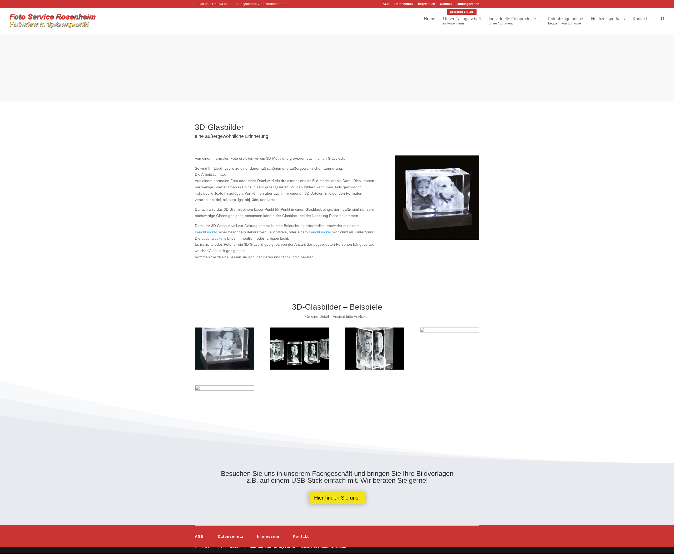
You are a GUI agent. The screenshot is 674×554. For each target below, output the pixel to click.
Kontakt (446, 4)
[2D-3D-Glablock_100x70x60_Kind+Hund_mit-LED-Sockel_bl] (449, 331)
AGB (386, 4)
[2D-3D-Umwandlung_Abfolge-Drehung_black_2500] (299, 368)
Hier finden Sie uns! (337, 498)
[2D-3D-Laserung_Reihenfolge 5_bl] (374, 368)
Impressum (426, 4)
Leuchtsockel (206, 232)
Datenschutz (403, 4)
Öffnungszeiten (468, 4)
